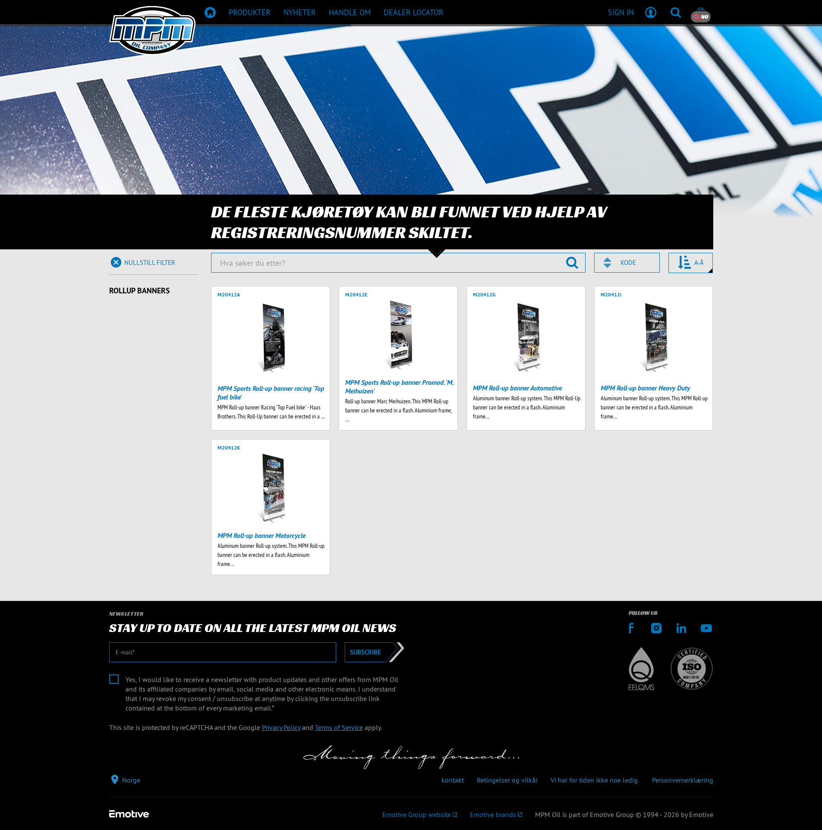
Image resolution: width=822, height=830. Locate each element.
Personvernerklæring (682, 780)
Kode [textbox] (628, 262)
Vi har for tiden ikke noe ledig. (595, 780)
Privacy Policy (281, 727)
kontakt (452, 780)
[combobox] (627, 262)
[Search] (675, 12)
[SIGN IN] (650, 12)
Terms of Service (339, 727)
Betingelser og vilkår (507, 780)
